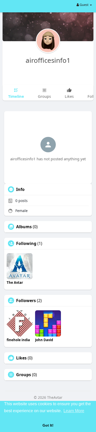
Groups (23, 375)
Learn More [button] (73, 411)
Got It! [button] (48, 425)
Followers (26, 300)
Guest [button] (84, 4)
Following (26, 243)
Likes (21, 358)
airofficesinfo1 (48, 60)
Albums (24, 227)
